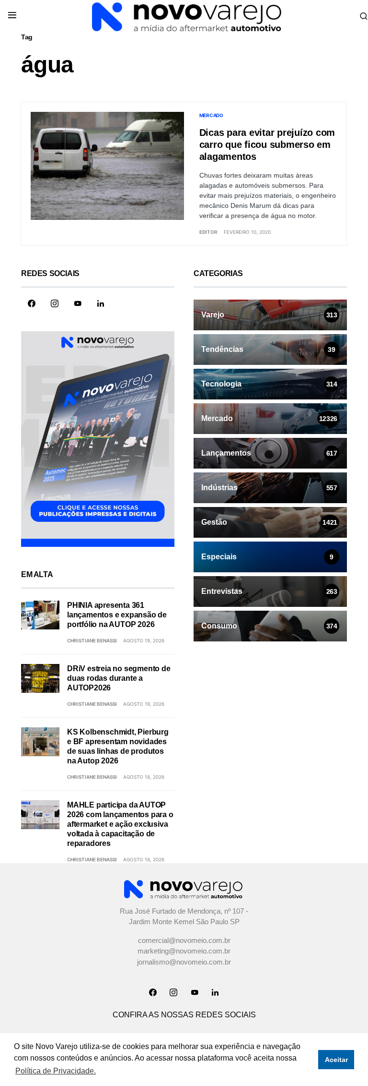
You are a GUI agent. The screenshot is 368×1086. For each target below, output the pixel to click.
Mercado (211, 115)
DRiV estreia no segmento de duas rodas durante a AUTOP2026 (119, 678)
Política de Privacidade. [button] (55, 1071)
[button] (12, 16)
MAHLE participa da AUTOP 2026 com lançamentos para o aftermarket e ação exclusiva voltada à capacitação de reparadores (120, 824)
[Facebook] (31, 303)
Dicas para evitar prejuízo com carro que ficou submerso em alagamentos (267, 144)
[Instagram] (54, 303)
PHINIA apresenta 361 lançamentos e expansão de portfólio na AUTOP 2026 (117, 614)
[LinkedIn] (100, 303)
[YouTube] (77, 303)
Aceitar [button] (336, 1059)
